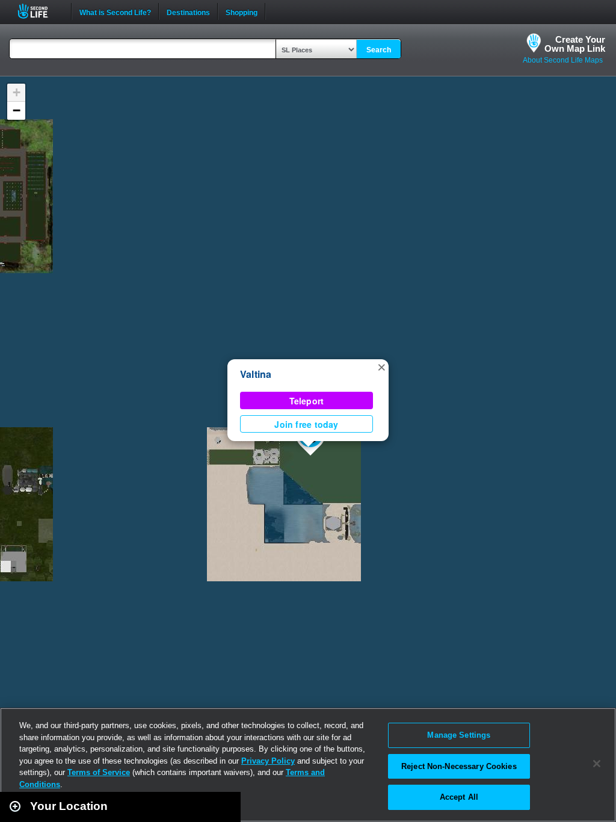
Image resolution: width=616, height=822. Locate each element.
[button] (381, 366)
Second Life (39, 11)
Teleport (306, 401)
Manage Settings (458, 735)
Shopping (241, 11)
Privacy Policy (268, 760)
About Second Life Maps (563, 60)
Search (378, 50)
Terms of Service (98, 772)
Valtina (256, 374)
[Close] (597, 763)
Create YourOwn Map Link (574, 44)
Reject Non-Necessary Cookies (459, 766)
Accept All (459, 797)
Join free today (306, 424)
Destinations (188, 11)
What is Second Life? (115, 11)
